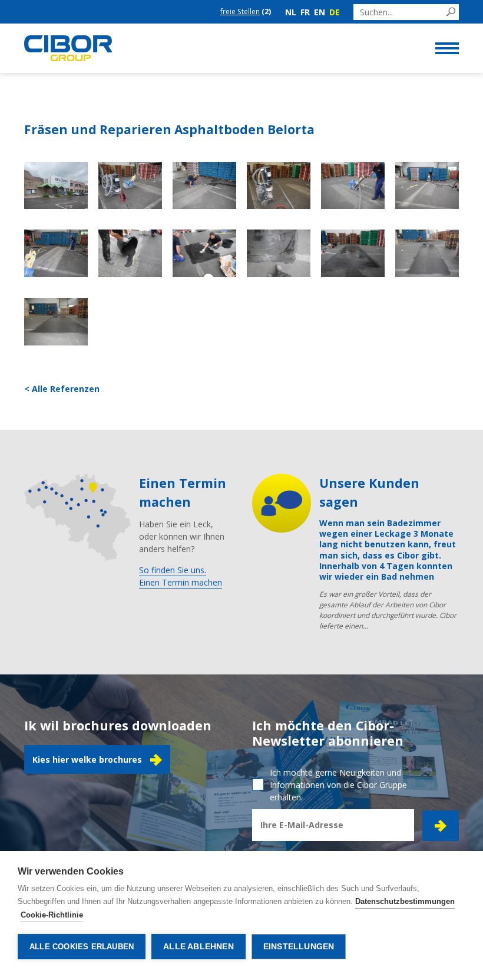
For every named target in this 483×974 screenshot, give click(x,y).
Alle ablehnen (198, 946)
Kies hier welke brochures (87, 759)
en (319, 12)
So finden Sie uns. (172, 570)
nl (290, 12)
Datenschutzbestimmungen (405, 901)
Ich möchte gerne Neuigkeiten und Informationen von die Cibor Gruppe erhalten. (338, 785)
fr (305, 12)
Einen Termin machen (180, 582)
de (334, 12)
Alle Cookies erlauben (81, 946)
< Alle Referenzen (62, 388)
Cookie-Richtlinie (52, 914)
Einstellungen (299, 946)
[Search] (451, 12)
